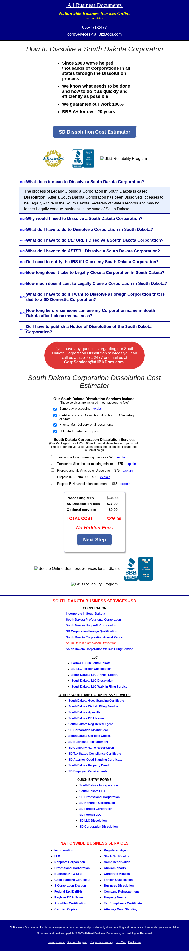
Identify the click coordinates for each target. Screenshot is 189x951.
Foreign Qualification (118, 880)
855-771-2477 (94, 27)
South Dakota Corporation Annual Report (94, 637)
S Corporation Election (70, 885)
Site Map (121, 942)
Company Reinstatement (121, 891)
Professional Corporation (72, 868)
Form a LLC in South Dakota (90, 663)
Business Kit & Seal (68, 874)
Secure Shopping (77, 942)
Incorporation (63, 850)
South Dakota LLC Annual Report (94, 675)
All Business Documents (94, 5)
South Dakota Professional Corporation (93, 619)
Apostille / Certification (70, 903)
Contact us (134, 942)
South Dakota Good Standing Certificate (96, 700)
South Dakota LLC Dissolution (92, 680)
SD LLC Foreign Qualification (91, 669)
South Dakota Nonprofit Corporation (91, 625)
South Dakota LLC (92, 791)
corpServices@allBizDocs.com (94, 34)
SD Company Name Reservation (91, 747)
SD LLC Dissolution (93, 820)
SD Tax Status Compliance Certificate (94, 753)
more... (24, 182)
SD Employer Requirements (88, 771)
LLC (57, 856)
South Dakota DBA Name (86, 718)
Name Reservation (117, 862)
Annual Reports (115, 868)
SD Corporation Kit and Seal (88, 730)
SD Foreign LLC (90, 814)
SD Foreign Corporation (95, 809)
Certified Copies (65, 909)
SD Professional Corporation (99, 797)
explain (98, 408)
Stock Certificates (116, 856)
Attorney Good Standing (120, 909)
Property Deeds (115, 897)
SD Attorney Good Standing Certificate (95, 759)
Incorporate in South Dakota (85, 613)
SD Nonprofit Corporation (97, 803)
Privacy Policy (56, 942)
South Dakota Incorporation (98, 785)
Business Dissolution (119, 885)
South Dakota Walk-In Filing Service (93, 706)
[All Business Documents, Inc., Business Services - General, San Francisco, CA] (83, 169)
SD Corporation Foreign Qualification (91, 631)
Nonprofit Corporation (69, 862)
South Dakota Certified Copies (89, 736)
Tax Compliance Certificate (123, 903)
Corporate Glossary (101, 942)
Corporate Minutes (117, 874)
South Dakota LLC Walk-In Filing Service (99, 686)
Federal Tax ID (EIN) (68, 891)
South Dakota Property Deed (88, 765)
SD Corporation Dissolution (98, 826)
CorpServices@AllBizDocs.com (94, 362)
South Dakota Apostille (84, 712)
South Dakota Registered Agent (90, 724)
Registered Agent (116, 850)
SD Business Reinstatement (88, 742)
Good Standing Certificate (72, 880)
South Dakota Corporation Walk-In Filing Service (99, 649)
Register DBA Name (68, 897)
